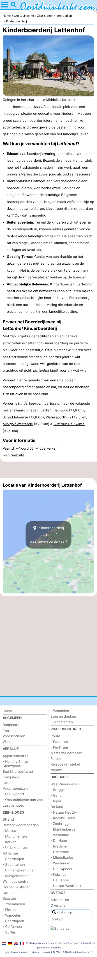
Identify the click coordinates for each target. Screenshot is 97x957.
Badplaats (11, 725)
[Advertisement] (48, 469)
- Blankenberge (63, 829)
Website (17, 455)
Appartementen (15, 756)
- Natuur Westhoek (66, 886)
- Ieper (56, 801)
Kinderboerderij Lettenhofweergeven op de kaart (48, 535)
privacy (35, 952)
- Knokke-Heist (63, 818)
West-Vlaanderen (65, 784)
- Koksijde (59, 874)
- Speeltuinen (14, 864)
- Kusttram (59, 747)
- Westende (60, 863)
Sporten (9, 898)
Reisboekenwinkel (65, 764)
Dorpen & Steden (16, 887)
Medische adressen (66, 753)
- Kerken (9, 842)
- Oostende (60, 852)
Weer (7, 742)
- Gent (56, 795)
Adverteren (60, 900)
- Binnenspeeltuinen (19, 870)
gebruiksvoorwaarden (16, 952)
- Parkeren (59, 742)
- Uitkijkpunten (15, 847)
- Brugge (58, 790)
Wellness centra (16, 881)
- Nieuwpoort (13, 794)
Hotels (8, 783)
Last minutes (13, 805)
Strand (8, 819)
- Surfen (9, 932)
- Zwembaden (14, 904)
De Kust (57, 807)
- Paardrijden (13, 921)
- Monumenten (15, 836)
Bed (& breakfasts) (18, 771)
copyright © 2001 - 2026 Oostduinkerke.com (66, 952)
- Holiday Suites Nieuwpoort (16, 763)
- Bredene (59, 846)
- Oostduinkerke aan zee (23, 800)
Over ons (58, 905)
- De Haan (59, 840)
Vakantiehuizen (15, 788)
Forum (56, 758)
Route (55, 736)
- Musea (9, 831)
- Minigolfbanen (15, 876)
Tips (6, 730)
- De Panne (60, 880)
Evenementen (62, 722)
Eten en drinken (63, 716)
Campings (11, 777)
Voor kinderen (14, 736)
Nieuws (56, 770)
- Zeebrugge (61, 824)
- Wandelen (12, 915)
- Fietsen (10, 910)
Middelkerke (56, 100)
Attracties (11, 853)
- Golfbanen (12, 926)
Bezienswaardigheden (21, 825)
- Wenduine (60, 835)
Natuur (8, 893)
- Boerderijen (13, 859)
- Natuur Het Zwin (65, 812)
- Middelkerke (62, 857)
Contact (57, 919)
